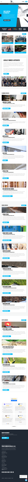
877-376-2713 (3, 466)
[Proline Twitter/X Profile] (3, 472)
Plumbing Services (23, 93)
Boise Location (3, 463)
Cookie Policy (9, 478)
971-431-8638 (23, 1)
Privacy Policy (6, 478)
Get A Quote (5, 21)
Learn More (5, 73)
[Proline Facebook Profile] (7, 472)
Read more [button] (16, 410)
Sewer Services (23, 205)
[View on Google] (19, 404)
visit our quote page (4, 434)
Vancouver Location (4, 451)
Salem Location (3, 459)
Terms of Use (3, 478)
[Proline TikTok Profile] (5, 472)
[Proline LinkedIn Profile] (11, 472)
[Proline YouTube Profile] (10, 472)
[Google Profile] (2, 472)
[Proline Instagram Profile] (8, 472)
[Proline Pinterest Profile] (13, 472)
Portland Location (4, 455)
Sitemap (12, 478)
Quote (26, 1)
